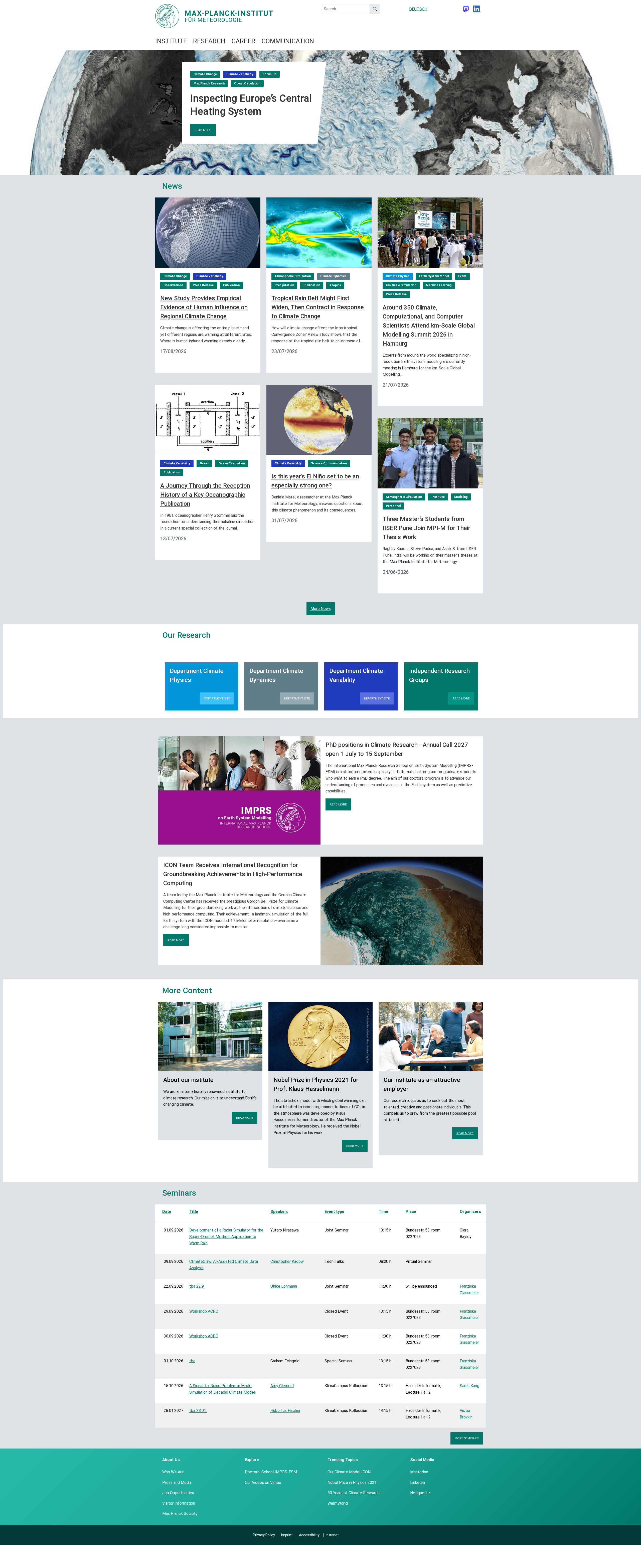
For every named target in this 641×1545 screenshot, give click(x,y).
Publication (231, 285)
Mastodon (419, 1472)
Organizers (470, 1211)
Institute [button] (171, 41)
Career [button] (243, 41)
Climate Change (205, 74)
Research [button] (209, 41)
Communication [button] (287, 41)
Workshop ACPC (203, 1311)
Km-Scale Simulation (401, 285)
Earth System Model (434, 276)
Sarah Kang (469, 1385)
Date (166, 1211)
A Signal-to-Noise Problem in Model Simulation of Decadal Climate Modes (222, 1389)
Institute (438, 497)
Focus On (269, 74)
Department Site (217, 698)
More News (320, 608)
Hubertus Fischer (285, 1410)
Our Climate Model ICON (349, 1472)
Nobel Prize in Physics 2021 (352, 1482)
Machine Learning (438, 285)
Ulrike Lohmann (283, 1286)
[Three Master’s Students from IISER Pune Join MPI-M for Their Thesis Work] (430, 453)
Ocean (204, 463)
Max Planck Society (180, 1513)
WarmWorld (338, 1503)
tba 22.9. (197, 1286)
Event (462, 276)
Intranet (332, 1535)
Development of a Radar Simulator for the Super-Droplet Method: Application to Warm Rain (226, 1236)
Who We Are (173, 1472)
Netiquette (420, 1492)
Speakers (279, 1211)
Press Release (203, 285)
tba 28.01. (198, 1410)
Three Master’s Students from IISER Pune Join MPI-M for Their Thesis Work (426, 528)
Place (411, 1211)
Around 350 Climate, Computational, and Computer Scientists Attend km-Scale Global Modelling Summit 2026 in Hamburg (429, 325)
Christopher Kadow (287, 1261)
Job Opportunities (178, 1492)
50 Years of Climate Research (354, 1492)
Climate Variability (239, 74)
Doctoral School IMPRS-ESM (271, 1472)
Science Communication (329, 463)
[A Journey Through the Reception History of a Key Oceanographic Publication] (207, 419)
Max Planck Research (209, 83)
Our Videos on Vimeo (263, 1482)
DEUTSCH (418, 9)
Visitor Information (178, 1503)
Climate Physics (397, 276)
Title (193, 1211)
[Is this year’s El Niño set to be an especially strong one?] (319, 419)
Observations (173, 285)
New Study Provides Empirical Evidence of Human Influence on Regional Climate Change (204, 307)
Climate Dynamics (333, 276)
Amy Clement (282, 1385)
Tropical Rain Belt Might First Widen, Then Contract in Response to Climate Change (317, 307)
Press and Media (177, 1482)
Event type (334, 1211)
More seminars (466, 1438)
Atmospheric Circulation (293, 276)
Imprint (287, 1535)
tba (192, 1361)
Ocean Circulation (247, 83)
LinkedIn (417, 1482)
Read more (203, 130)
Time (383, 1211)
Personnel (393, 506)
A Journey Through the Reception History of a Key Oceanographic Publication (205, 494)
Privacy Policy (264, 1535)
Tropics (335, 285)
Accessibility (309, 1535)
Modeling (460, 497)
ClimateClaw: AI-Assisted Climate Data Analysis (223, 1264)
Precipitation (284, 285)
